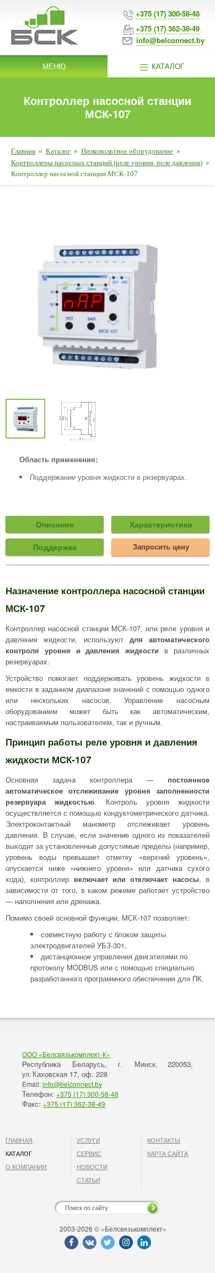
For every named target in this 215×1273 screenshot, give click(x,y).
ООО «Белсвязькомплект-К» (66, 1054)
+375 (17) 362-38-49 (74, 1103)
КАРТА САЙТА (167, 1153)
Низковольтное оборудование (127, 151)
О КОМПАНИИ (26, 1166)
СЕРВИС (89, 1153)
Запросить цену (161, 546)
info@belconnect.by (72, 1084)
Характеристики (161, 524)
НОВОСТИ (92, 1166)
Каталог (166, 66)
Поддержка (55, 546)
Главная (23, 151)
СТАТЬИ (88, 1179)
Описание (55, 524)
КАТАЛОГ (19, 1153)
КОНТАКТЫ (163, 1139)
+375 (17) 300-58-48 (87, 1093)
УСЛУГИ (88, 1139)
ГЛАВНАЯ (19, 1139)
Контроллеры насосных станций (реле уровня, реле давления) (106, 163)
